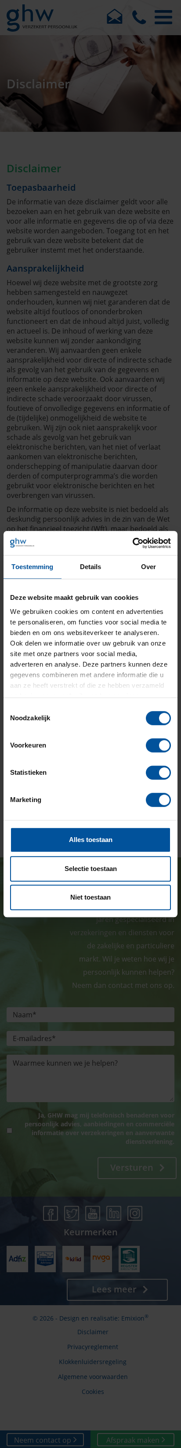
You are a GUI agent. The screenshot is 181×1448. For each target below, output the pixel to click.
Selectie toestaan (91, 868)
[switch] (158, 745)
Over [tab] (148, 566)
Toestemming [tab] (32, 566)
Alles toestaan (90, 839)
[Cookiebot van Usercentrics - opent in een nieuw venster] (132, 543)
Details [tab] (90, 566)
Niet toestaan (90, 897)
